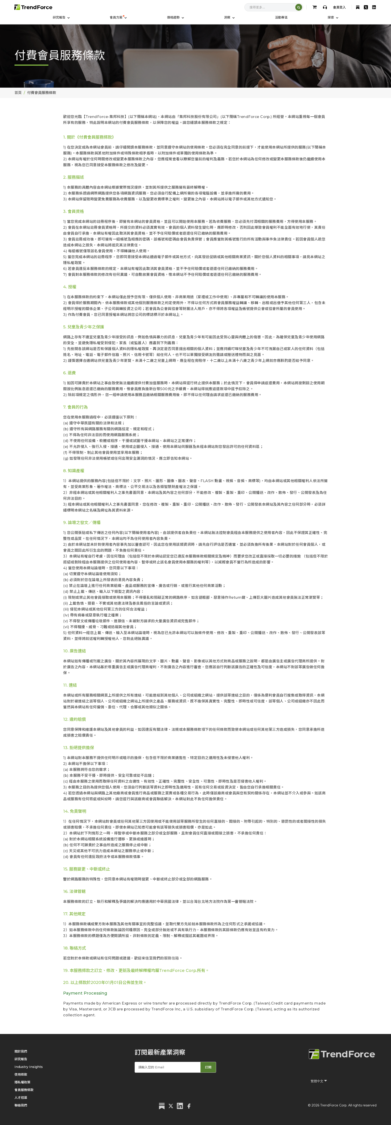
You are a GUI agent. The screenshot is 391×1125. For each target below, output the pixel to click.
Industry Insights (28, 1067)
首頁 (18, 93)
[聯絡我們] (325, 7)
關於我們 (20, 1051)
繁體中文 (317, 1081)
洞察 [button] (227, 17)
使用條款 (20, 1074)
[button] (118, 17)
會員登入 (339, 7)
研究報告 (20, 1059)
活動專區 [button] (281, 17)
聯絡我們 (20, 1105)
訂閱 (208, 1067)
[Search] (298, 7)
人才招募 (20, 1098)
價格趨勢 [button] (174, 17)
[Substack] (357, 7)
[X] (366, 7)
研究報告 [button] (59, 17)
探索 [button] (331, 17)
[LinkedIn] (374, 7)
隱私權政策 (22, 1082)
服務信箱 (171, 958)
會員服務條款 (23, 1090)
